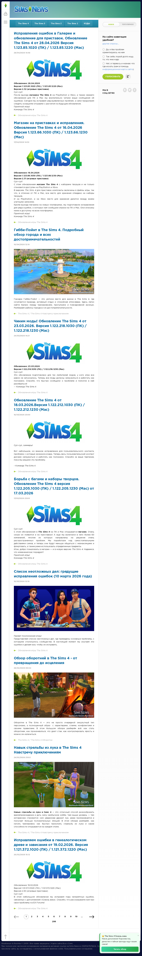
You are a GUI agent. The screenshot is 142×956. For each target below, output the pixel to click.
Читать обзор (120, 949)
